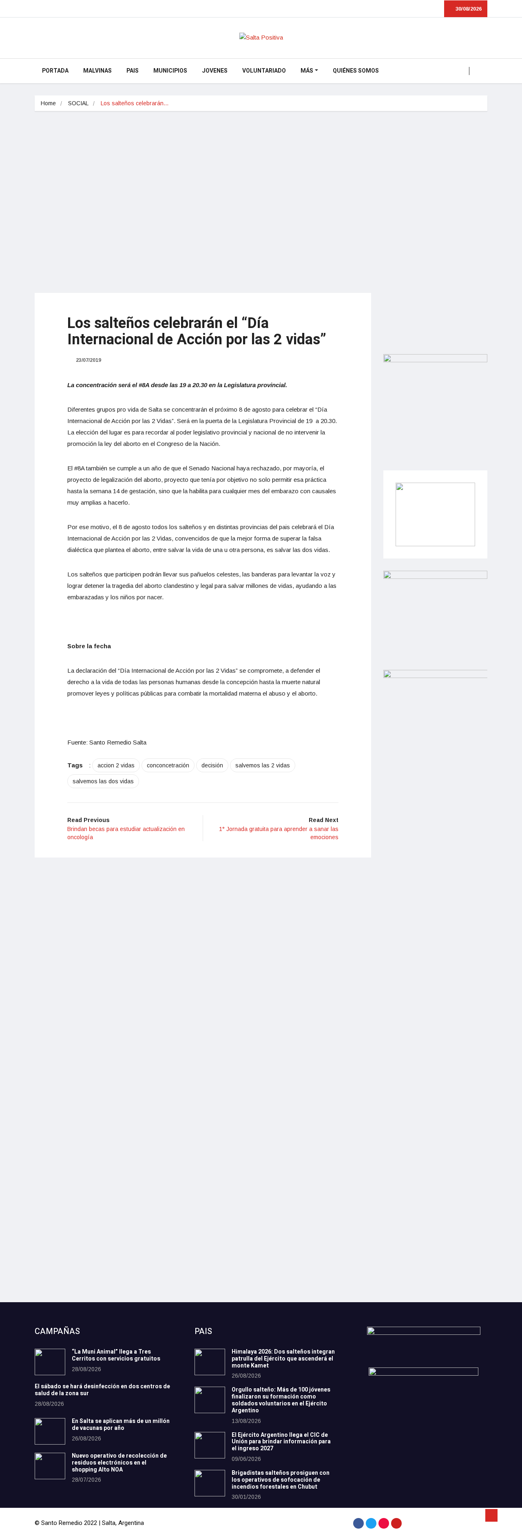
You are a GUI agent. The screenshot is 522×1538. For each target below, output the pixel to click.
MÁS (307, 70)
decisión (212, 765)
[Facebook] (358, 1523)
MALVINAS (97, 70)
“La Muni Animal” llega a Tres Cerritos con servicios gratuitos (116, 1355)
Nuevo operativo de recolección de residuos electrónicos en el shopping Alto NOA (119, 1463)
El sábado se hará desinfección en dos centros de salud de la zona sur (102, 1390)
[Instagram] (383, 1523)
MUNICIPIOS (170, 70)
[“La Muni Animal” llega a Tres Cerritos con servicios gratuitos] (50, 1362)
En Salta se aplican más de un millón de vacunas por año (121, 1424)
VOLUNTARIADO (264, 70)
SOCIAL (78, 103)
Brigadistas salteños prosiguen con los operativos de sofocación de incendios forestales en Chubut (281, 1480)
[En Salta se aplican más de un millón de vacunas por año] (50, 1431)
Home (48, 103)
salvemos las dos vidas (103, 781)
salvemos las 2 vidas (262, 765)
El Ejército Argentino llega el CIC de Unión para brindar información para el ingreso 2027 (281, 1442)
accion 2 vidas (116, 765)
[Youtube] (396, 1523)
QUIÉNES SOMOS (356, 70)
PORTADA (55, 70)
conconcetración (168, 765)
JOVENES (215, 70)
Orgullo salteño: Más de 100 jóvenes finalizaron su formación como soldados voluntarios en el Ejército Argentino (281, 1399)
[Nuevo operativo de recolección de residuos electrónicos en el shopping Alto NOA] (50, 1466)
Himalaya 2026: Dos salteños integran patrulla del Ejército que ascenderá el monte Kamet (283, 1358)
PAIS (132, 70)
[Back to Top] (491, 1515)
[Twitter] (371, 1523)
